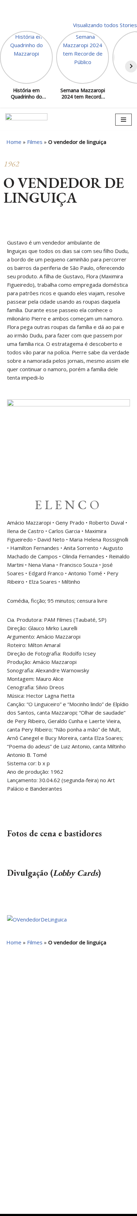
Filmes (35, 141)
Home (13, 141)
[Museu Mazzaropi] (26, 119)
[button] (9, 227)
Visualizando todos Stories (105, 24)
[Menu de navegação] (123, 120)
